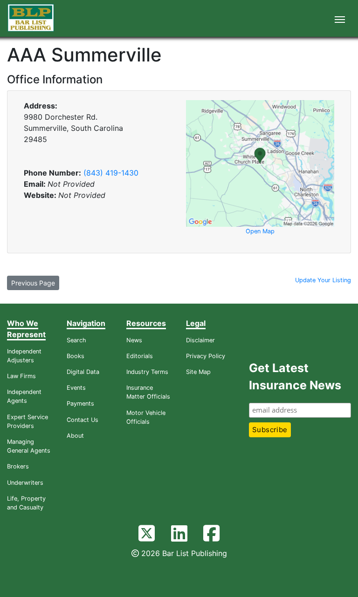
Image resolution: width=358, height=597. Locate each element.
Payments (80, 403)
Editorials (139, 356)
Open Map (260, 231)
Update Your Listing (323, 280)
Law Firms (21, 376)
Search (76, 340)
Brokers (18, 466)
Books (75, 356)
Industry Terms (147, 371)
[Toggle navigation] (340, 19)
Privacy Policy (205, 356)
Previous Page (33, 283)
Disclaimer (200, 340)
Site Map (198, 371)
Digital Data (83, 371)
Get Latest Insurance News (295, 377)
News (134, 340)
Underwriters (25, 482)
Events (76, 387)
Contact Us (82, 419)
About (75, 435)
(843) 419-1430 (110, 172)
